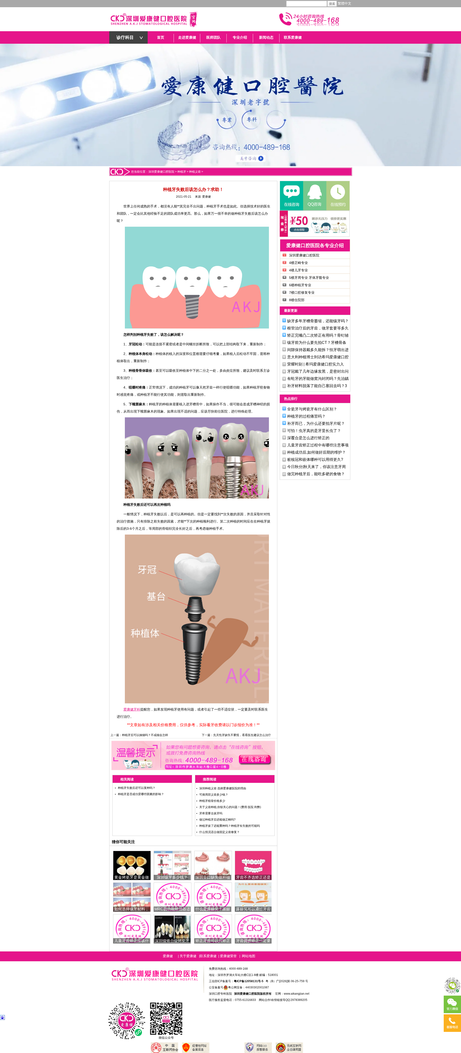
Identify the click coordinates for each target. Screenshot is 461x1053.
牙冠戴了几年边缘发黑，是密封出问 (318, 371)
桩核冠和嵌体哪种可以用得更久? (315, 459)
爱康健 (206, 196)
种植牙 (181, 171)
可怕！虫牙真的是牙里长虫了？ (314, 431)
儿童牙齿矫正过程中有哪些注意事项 (318, 445)
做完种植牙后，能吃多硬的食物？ (316, 474)
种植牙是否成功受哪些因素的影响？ (141, 794)
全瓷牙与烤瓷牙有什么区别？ (312, 409)
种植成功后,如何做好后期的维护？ (316, 452)
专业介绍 (240, 37)
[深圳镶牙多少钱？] (172, 865)
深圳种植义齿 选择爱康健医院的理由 (222, 788)
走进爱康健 (187, 37)
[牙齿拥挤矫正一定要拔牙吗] (254, 928)
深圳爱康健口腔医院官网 (153, 19)
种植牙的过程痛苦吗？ (306, 416)
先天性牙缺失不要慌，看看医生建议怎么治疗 (242, 735)
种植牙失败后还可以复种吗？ (136, 788)
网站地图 (248, 956)
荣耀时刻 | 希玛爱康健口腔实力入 (315, 364)
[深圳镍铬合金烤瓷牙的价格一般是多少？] (172, 928)
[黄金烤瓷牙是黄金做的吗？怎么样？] (132, 865)
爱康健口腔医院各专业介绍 (315, 245)
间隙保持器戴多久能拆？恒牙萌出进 (318, 350)
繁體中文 (344, 3)
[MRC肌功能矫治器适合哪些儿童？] (172, 897)
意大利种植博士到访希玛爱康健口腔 (318, 357)
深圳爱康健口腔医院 (161, 171)
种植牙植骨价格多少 (212, 801)
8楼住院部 (296, 300)
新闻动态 (266, 37)
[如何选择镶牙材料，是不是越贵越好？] (132, 897)
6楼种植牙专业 (300, 285)
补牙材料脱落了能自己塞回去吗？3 (317, 386)
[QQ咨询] (314, 195)
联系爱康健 (293, 37)
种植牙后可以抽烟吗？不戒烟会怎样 (145, 735)
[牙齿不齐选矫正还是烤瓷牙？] (254, 865)
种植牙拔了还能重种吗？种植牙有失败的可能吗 (229, 826)
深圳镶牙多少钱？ (172, 877)
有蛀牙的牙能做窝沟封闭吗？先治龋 (318, 379)
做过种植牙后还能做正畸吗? (217, 819)
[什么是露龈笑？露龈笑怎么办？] (213, 897)
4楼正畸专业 (298, 263)
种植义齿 (195, 171)
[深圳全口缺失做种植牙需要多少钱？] (213, 865)
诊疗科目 (125, 37)
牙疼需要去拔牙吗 (210, 813)
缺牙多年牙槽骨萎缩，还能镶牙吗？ (318, 321)
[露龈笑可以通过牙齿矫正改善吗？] (254, 897)
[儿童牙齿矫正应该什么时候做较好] (132, 928)
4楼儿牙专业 (298, 270)
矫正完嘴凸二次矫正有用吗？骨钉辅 (318, 335)
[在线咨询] (291, 195)
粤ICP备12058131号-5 (248, 981)
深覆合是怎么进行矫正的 (308, 438)
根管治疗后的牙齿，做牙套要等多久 (318, 328)
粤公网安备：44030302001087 (248, 987)
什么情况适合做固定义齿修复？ (219, 832)
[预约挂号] (337, 195)
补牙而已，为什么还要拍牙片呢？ (316, 423)
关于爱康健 (188, 956)
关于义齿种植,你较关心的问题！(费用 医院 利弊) (230, 807)
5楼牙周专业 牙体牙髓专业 (309, 278)
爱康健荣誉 (228, 956)
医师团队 (213, 37)
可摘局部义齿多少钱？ (213, 794)
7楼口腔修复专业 (302, 292)
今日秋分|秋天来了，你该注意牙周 (316, 467)
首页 (160, 37)
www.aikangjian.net (296, 993)
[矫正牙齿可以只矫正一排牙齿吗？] (213, 928)
